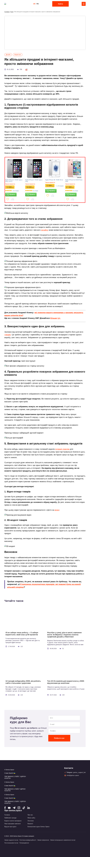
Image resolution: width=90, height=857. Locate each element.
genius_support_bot (79, 772)
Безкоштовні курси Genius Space (38, 826)
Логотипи (31, 821)
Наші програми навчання (12, 823)
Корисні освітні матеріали (12, 821)
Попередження (24, 843)
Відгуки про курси (10, 826)
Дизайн (8, 54)
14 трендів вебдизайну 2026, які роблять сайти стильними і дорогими (23, 682)
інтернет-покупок (62, 449)
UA (34, 4)
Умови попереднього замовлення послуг (62, 840)
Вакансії (30, 823)
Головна (7, 12)
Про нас (30, 815)
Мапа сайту (31, 818)
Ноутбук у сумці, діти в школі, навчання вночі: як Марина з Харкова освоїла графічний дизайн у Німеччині (64, 635)
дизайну (44, 230)
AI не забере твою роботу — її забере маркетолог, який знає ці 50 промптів (21, 634)
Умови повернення (43, 840)
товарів (7, 335)
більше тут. (55, 318)
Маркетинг (17, 54)
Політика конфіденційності (27, 840)
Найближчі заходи (10, 818)
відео (57, 510)
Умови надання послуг (11, 840)
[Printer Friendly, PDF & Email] (26, 69)
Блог (12, 12)
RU (38, 4)
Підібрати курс (59, 738)
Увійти (60, 4)
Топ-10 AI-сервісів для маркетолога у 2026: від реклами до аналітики (65, 682)
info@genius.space (73, 775)
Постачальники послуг (11, 843)
